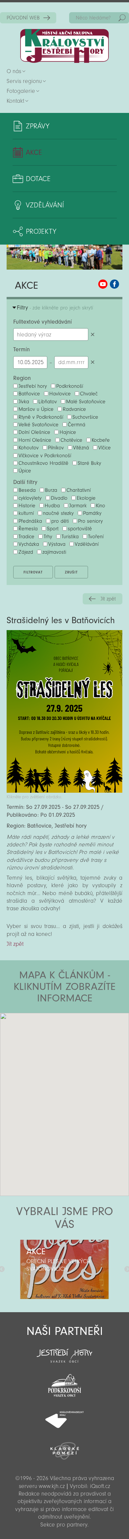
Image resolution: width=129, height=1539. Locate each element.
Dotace (38, 178)
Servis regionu (24, 81)
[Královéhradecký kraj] (64, 1415)
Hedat (122, 17)
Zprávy (37, 126)
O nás (14, 71)
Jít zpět (108, 599)
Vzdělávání (45, 205)
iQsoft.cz (100, 1486)
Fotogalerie (21, 91)
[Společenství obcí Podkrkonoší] (64, 1383)
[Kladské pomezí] (64, 1448)
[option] (64, 1269)
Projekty (41, 231)
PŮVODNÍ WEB (23, 18)
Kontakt (15, 100)
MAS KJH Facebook (114, 284)
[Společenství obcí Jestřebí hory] (64, 1351)
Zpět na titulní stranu (64, 46)
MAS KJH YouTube (103, 284)
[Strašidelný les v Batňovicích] (64, 790)
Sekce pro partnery (63, 1524)
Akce (34, 152)
